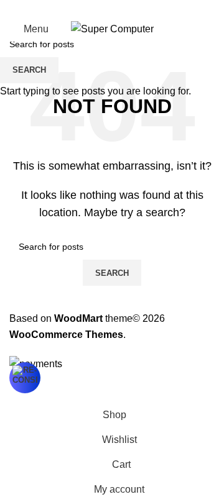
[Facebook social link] (82, 8)
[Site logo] (112, 28)
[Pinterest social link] (112, 8)
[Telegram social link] (141, 8)
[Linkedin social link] (126, 8)
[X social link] (97, 8)
